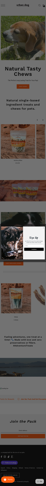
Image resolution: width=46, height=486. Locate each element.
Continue (33, 249)
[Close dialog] (43, 228)
